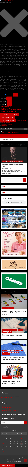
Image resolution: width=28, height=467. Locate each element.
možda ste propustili (8, 292)
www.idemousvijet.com (6, 397)
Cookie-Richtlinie (5, 122)
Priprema (20, 161)
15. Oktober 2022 (6, 385)
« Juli (2, 451)
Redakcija (11, 168)
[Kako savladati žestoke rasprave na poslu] (14, 155)
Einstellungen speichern (8, 120)
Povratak (5, 331)
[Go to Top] (25, 460)
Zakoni (9, 331)
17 (3, 444)
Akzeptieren (5, 114)
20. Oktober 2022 (6, 361)
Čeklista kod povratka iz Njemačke (12, 335)
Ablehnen (14, 114)
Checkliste (5, 307)
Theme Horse (16, 459)
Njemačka (11, 161)
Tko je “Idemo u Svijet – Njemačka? (13, 414)
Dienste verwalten (5, 108)
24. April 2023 (5, 168)
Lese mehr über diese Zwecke (8, 111)
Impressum (4, 125)
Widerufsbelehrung (5, 409)
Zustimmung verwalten (7, 465)
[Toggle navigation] (3, 136)
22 (21, 444)
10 (3, 441)
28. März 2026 (5, 314)
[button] (14, 23)
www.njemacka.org (5, 399)
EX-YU (10, 329)
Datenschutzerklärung (6, 124)
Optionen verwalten (6, 106)
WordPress (18, 461)
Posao (15, 161)
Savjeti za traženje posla (13, 352)
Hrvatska (14, 329)
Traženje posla (6, 354)
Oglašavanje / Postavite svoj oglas (9, 410)
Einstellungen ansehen (7, 117)
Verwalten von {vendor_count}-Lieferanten (11, 109)
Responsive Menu (25, 129)
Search (24, 180)
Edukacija (5, 161)
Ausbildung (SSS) (6, 350)
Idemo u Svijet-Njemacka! (17, 458)
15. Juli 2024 (5, 337)
